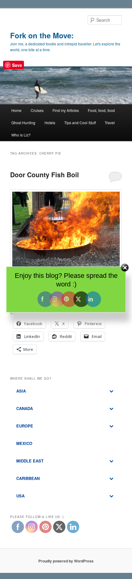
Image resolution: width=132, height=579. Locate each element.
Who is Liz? (21, 134)
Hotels (50, 122)
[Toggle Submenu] (111, 391)
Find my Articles (65, 110)
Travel (110, 122)
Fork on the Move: (42, 35)
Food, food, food (101, 110)
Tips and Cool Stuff (80, 122)
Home (16, 110)
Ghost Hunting (23, 122)
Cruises (37, 110)
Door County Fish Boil (44, 174)
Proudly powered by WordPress (66, 561)
